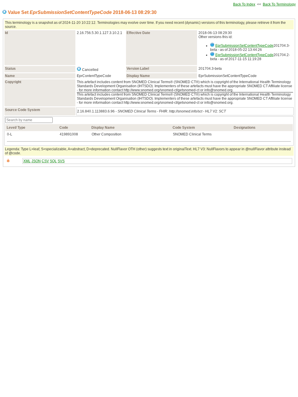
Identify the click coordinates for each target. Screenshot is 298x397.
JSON (36, 161)
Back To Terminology (279, 4)
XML (27, 161)
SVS (61, 161)
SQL (53, 161)
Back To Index (244, 4)
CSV (45, 161)
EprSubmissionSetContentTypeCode (244, 46)
